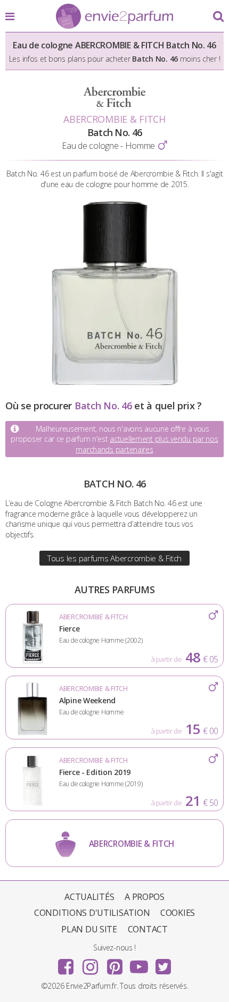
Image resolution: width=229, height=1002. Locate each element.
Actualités (89, 897)
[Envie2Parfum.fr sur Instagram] (90, 963)
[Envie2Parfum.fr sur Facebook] (66, 963)
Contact (148, 929)
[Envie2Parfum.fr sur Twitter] (163, 963)
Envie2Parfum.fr (114, 17)
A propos (145, 897)
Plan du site (89, 929)
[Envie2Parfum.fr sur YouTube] (139, 963)
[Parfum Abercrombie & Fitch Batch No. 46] (114, 383)
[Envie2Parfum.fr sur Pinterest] (114, 963)
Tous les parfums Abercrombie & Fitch (114, 558)
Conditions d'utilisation (92, 913)
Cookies (177, 913)
